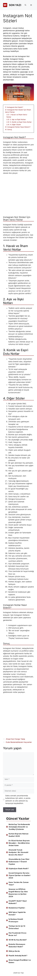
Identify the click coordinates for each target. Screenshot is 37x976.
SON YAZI (15, 5)
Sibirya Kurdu (14, 951)
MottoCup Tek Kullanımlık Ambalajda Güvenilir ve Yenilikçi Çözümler (19, 826)
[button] (25, 5)
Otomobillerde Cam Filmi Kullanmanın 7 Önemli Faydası (19, 861)
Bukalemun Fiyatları (17, 908)
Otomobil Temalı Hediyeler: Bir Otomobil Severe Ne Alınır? (18, 852)
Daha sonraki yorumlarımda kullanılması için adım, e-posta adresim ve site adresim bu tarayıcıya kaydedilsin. (17, 799)
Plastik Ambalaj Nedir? (18, 956)
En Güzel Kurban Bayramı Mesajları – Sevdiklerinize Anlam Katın (19, 843)
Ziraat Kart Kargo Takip (15, 739)
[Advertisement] (18, 196)
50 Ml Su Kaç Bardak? (18, 940)
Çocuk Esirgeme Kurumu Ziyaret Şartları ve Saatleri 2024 (19, 875)
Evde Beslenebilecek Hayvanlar (19, 742)
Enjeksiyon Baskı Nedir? (19, 868)
